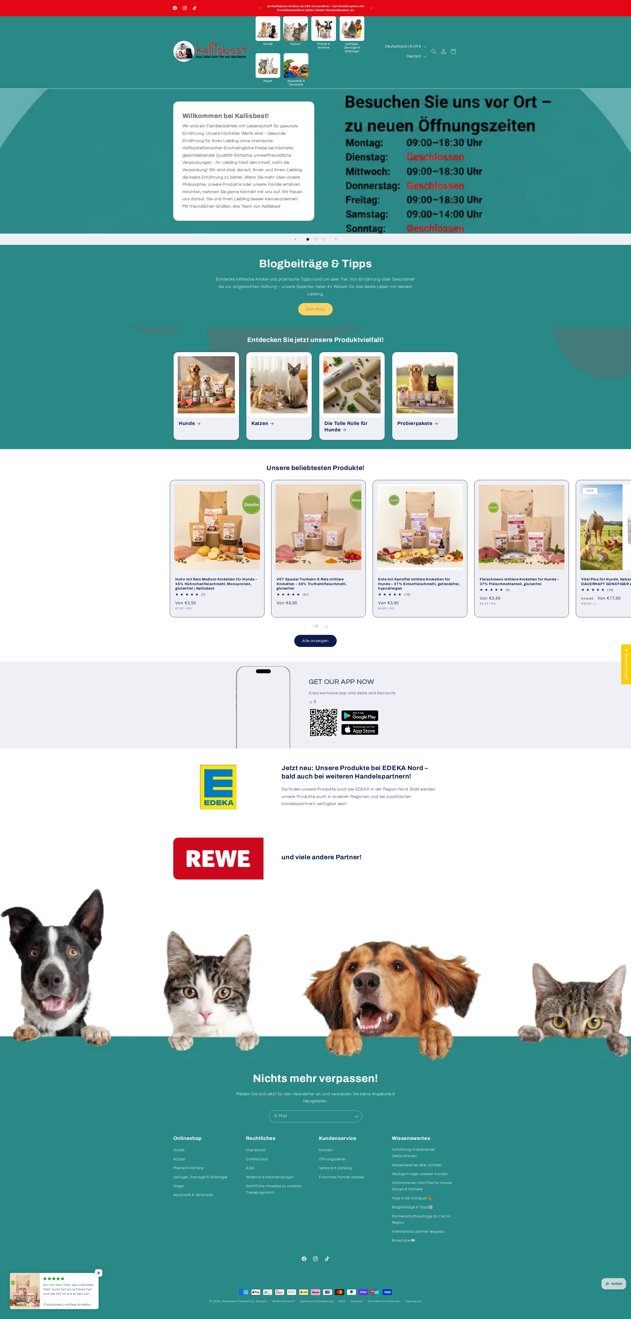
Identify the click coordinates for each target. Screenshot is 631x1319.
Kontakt (326, 1150)
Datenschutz (257, 1159)
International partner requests (418, 1232)
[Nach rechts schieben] (326, 626)
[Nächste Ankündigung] (371, 8)
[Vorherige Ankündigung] (260, 8)
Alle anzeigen (315, 641)
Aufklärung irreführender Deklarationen (413, 1153)
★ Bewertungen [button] (626, 664)
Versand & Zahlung (335, 1168)
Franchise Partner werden (341, 1177)
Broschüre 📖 (403, 1241)
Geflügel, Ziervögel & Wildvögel (200, 1177)
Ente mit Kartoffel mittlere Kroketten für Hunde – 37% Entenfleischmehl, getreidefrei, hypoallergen (419, 584)
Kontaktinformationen (384, 1301)
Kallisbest (229, 1301)
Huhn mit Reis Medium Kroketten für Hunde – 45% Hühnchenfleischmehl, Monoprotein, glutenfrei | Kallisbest (216, 584)
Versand (356, 1301)
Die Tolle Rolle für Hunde (346, 426)
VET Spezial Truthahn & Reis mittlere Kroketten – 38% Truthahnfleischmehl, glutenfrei (312, 584)
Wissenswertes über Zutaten (417, 1165)
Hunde (187, 423)
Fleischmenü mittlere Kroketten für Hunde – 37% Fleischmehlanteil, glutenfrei (519, 581)
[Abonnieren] (356, 1116)
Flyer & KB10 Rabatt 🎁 (412, 1198)
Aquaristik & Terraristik (193, 1195)
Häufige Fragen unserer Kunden (420, 1174)
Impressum (256, 1150)
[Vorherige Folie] (295, 239)
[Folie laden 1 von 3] (308, 239)
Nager (178, 1186)
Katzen (259, 423)
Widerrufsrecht (283, 1301)
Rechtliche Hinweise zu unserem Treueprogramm (274, 1189)
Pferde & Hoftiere (188, 1168)
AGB (250, 1168)
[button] (268, 31)
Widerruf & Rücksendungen (270, 1177)
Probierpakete (415, 423)
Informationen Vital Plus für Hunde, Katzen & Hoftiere (422, 1186)
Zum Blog (315, 309)
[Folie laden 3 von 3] (323, 239)
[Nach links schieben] (304, 626)
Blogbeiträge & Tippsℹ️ (412, 1207)
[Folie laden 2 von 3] (315, 239)
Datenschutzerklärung (316, 1301)
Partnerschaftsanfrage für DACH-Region (421, 1220)
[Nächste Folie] (335, 239)
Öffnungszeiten (332, 1159)
